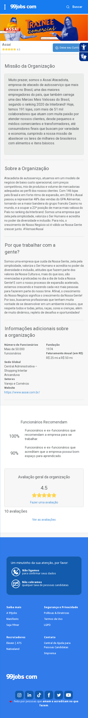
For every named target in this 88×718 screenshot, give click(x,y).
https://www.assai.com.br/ (22, 392)
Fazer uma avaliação (44, 502)
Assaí (6, 45)
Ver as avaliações (44, 519)
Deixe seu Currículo (71, 47)
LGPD (47, 625)
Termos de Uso (53, 619)
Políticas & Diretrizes (56, 613)
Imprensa (50, 653)
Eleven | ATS (14, 643)
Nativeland (12, 649)
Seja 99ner (12, 625)
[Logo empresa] (14, 27)
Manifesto (12, 619)
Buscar (77, 7)
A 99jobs (11, 613)
